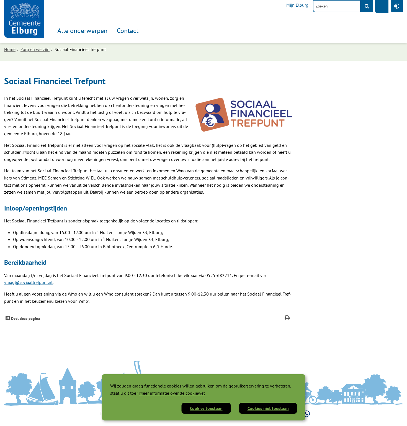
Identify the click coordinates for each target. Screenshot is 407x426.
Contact (127, 30)
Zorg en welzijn (35, 49)
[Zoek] (367, 6)
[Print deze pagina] (287, 318)
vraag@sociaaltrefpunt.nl (28, 282)
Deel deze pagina (25, 318)
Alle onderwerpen (82, 30)
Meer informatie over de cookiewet (172, 393)
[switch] (397, 6)
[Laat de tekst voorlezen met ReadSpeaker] (381, 6)
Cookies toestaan (206, 408)
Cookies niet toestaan (268, 408)
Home (10, 49)
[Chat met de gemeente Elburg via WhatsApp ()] (306, 413)
